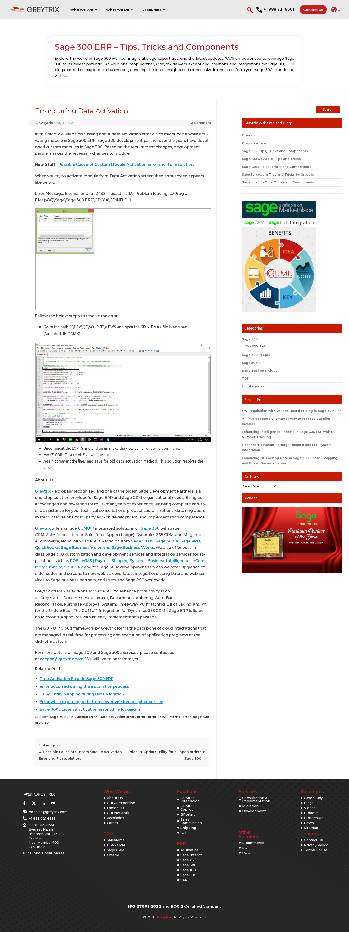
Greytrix (46, 123)
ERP (181, 844)
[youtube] (53, 803)
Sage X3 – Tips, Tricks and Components (275, 151)
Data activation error (117, 717)
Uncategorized (254, 386)
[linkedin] (43, 803)
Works (147, 547)
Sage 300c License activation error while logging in (90, 709)
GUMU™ (86, 528)
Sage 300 (150, 528)
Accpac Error (86, 717)
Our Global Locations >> (44, 853)
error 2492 (157, 717)
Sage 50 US (251, 363)
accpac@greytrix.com (62, 659)
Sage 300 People (256, 355)
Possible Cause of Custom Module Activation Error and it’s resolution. (126, 164)
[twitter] (34, 803)
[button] (335, 9)
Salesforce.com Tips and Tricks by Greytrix (278, 174)
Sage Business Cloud (260, 370)
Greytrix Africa (254, 143)
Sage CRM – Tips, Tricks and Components (276, 166)
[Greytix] (39, 794)
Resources (151, 9)
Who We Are (81, 9)
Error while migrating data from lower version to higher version (101, 702)
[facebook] (24, 803)
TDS (245, 378)
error (141, 717)
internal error (179, 717)
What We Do (117, 9)
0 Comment (201, 123)
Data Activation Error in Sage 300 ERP (76, 678)
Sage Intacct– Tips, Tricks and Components (278, 182)
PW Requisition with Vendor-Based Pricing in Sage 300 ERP (291, 411)
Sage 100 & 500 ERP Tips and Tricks (271, 159)
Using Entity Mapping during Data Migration (82, 694)
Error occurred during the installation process (84, 686)
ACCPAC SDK (255, 345)
